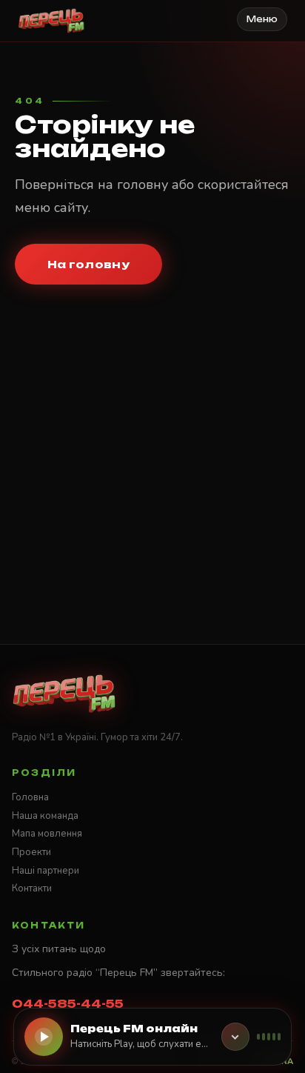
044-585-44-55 (68, 1004)
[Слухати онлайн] (43, 1036)
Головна (30, 797)
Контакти (32, 888)
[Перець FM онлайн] (235, 1037)
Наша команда (45, 816)
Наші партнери (45, 870)
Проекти (31, 852)
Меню (262, 19)
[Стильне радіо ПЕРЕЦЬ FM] (51, 20)
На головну (88, 264)
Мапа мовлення (47, 833)
